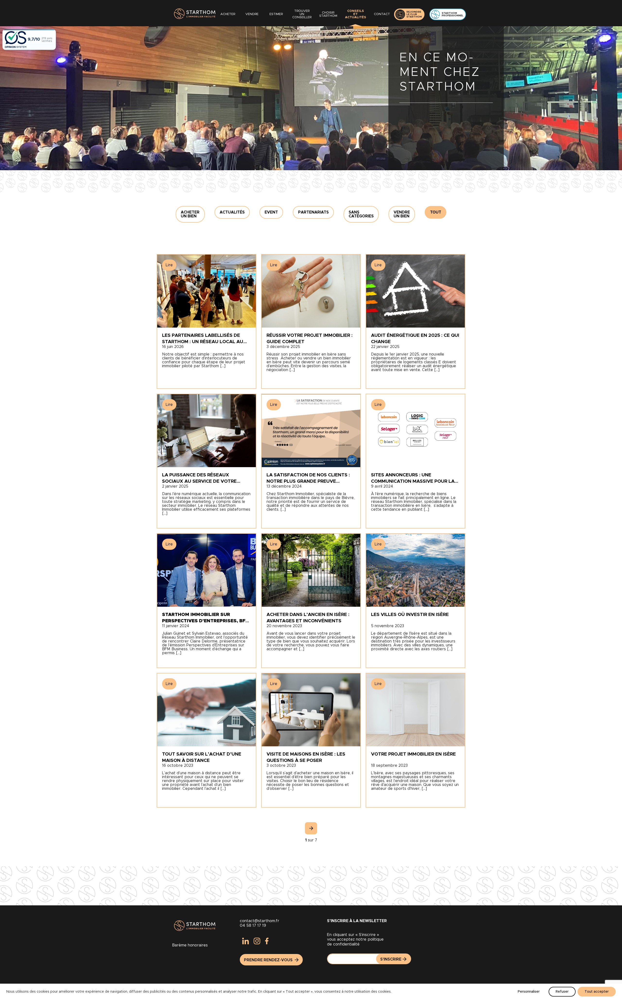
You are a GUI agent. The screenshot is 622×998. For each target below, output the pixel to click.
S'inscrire (390, 959)
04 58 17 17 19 (253, 925)
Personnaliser (529, 991)
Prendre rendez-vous (269, 960)
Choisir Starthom (328, 14)
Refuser (562, 991)
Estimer (276, 14)
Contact (382, 14)
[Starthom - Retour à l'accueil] (194, 14)
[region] (311, 991)
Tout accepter (597, 991)
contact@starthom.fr (259, 921)
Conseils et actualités (355, 14)
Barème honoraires (190, 945)
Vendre (252, 14)
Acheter (227, 14)
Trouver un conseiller (301, 14)
